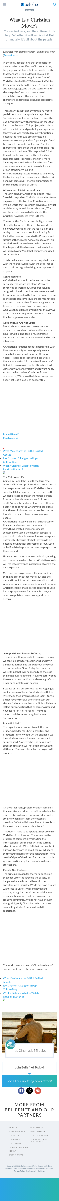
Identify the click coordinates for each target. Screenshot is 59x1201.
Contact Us (14, 1135)
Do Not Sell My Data (39, 1135)
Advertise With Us (17, 1132)
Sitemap (12, 1151)
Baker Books (10, 55)
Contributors (15, 1143)
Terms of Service (37, 1132)
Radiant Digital (16, 1155)
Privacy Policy (36, 1127)
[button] (54, 4)
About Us (13, 1127)
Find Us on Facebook (18, 1147)
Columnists (14, 1139)
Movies (29, 10)
